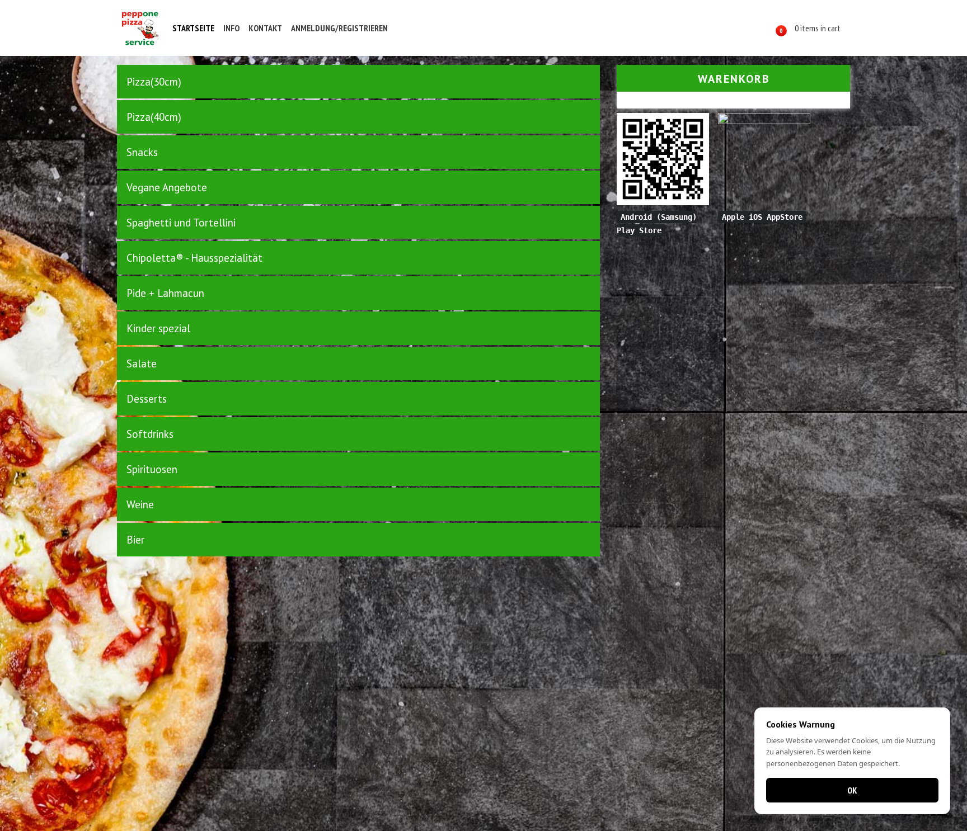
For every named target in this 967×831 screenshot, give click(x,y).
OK (852, 790)
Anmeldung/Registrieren (339, 28)
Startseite (193, 28)
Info (231, 28)
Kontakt (265, 28)
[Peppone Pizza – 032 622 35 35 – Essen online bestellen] (140, 28)
